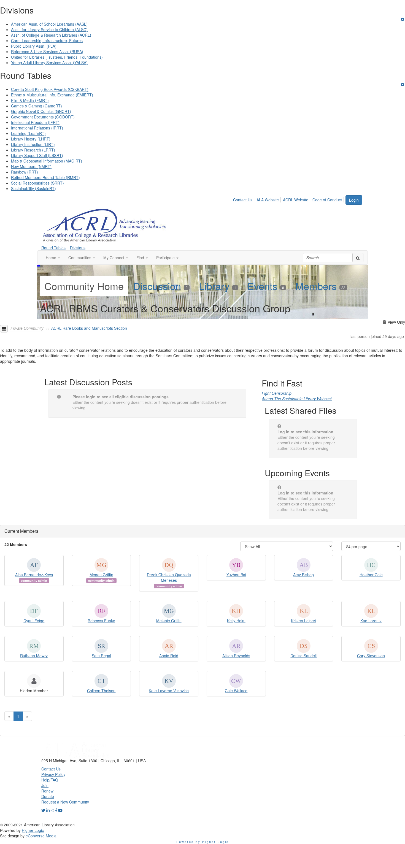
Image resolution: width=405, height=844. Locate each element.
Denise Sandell (303, 655)
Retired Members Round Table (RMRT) (45, 177)
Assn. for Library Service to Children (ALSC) (49, 29)
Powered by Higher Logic (202, 841)
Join (44, 785)
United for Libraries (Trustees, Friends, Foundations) (57, 57)
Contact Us (242, 199)
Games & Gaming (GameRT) (36, 106)
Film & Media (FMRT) (30, 100)
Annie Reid (168, 655)
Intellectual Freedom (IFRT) (35, 122)
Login (354, 200)
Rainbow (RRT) (24, 172)
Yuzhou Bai (236, 574)
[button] (53, 257)
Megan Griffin (101, 574)
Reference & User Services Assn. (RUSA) (47, 51)
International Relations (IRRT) (37, 128)
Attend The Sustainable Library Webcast (297, 398)
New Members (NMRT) (31, 166)
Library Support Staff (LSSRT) (37, 155)
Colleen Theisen (101, 690)
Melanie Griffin (169, 620)
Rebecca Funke (101, 620)
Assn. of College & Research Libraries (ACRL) (51, 35)
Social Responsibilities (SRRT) (37, 183)
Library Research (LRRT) (33, 150)
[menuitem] (244, 198)
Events (265, 286)
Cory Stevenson (371, 655)
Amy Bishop (303, 574)
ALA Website (267, 199)
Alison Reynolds (236, 655)
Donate (47, 796)
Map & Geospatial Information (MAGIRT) (46, 161)
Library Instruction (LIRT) (33, 144)
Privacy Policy (53, 774)
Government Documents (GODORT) (43, 117)
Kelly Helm (236, 620)
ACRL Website (295, 199)
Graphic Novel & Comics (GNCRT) (41, 111)
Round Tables (53, 247)
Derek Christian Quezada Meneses (169, 577)
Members (320, 286)
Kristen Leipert (303, 620)
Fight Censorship (276, 393)
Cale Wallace (236, 690)
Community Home (84, 286)
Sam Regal (101, 655)
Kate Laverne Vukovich (169, 690)
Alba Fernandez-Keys (34, 574)
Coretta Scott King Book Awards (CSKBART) (49, 89)
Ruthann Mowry (34, 655)
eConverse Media (41, 835)
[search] (357, 257)
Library (217, 286)
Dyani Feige (33, 620)
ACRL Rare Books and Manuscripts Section (89, 328)
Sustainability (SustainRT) (33, 188)
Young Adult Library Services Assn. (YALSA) (49, 62)
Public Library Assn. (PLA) (33, 46)
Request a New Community (65, 802)
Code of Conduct (327, 199)
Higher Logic (33, 830)
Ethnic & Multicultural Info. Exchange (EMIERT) (52, 95)
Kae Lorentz (371, 620)
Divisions (77, 247)
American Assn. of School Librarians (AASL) (49, 24)
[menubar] (289, 198)
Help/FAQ (49, 780)
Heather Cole (371, 574)
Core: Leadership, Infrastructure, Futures (47, 40)
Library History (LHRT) (30, 139)
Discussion (160, 286)
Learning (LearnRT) (28, 133)
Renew (47, 791)
